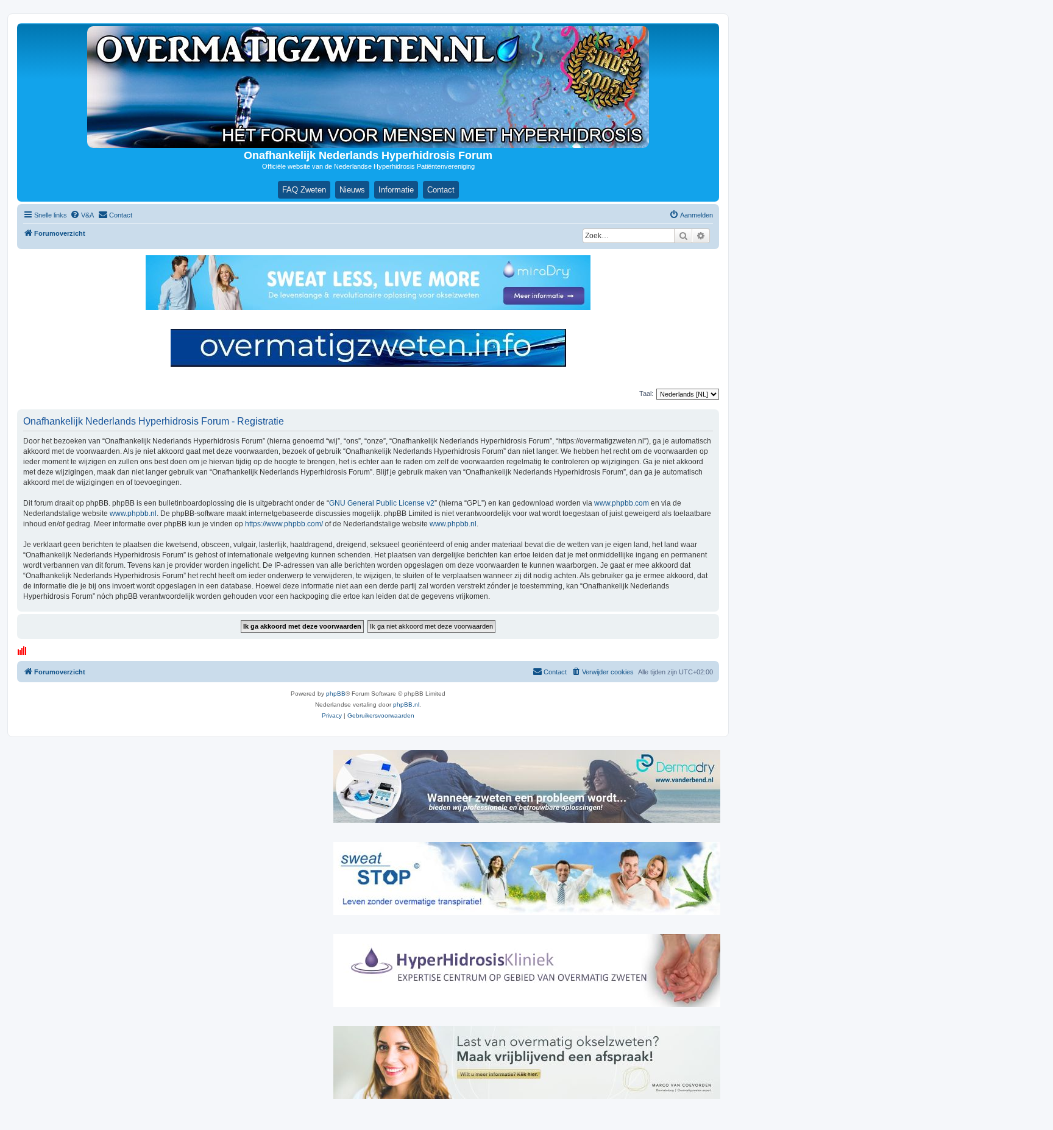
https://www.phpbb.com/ (284, 524)
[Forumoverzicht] (368, 87)
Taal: (646, 393)
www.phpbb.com (621, 503)
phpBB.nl (406, 704)
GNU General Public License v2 (381, 503)
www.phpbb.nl (133, 513)
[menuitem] (82, 215)
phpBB (336, 693)
